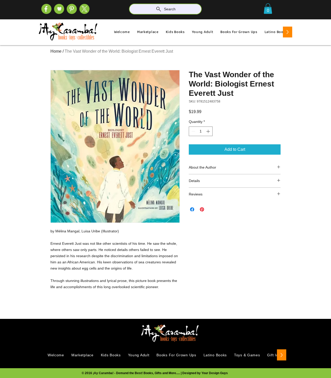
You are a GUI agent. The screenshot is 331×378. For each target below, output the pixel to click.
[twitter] (84, 9)
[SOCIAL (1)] (59, 9)
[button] (268, 8)
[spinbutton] (200, 131)
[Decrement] (193, 131)
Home (56, 51)
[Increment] (208, 131)
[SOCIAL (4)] (46, 9)
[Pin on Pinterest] (202, 209)
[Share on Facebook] (192, 209)
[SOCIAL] (72, 9)
